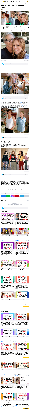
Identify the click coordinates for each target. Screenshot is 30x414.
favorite (11, 145)
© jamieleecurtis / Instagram (4, 60)
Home (16, 341)
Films (2, 3)
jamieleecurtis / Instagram (25, 190)
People (2, 240)
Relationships (3, 274)
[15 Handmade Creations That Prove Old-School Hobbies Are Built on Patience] (8, 380)
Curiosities (2, 304)
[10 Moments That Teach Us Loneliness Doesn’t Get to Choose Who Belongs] (8, 279)
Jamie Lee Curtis (22, 28)
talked (23, 105)
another (21, 102)
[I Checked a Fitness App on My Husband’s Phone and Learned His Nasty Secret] (22, 216)
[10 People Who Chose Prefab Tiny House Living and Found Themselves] (22, 332)
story (8, 178)
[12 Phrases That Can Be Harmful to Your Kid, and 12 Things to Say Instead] (22, 231)
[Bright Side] (5, 1)
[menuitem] (11, 1)
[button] (5, 193)
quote (16, 27)
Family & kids (17, 240)
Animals (2, 406)
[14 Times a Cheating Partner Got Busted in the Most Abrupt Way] (8, 216)
